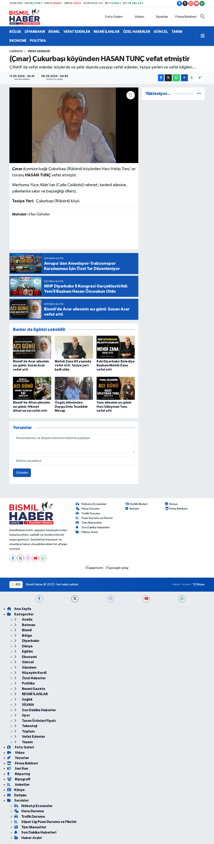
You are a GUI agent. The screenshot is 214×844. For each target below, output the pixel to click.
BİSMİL (54, 31)
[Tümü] (199, 93)
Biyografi (22, 779)
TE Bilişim (198, 584)
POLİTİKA (38, 40)
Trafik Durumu (91, 513)
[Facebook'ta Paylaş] (161, 77)
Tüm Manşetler (92, 522)
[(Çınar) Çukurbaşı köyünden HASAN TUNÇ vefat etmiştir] (73, 125)
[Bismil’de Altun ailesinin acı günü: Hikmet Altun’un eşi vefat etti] (32, 388)
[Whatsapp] (42, 558)
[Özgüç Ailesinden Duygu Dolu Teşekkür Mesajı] (74, 388)
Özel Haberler (33, 678)
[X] (20, 558)
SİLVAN (27, 704)
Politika (28, 683)
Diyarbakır (30, 641)
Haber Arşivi (90, 532)
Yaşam (27, 742)
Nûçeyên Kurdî (34, 672)
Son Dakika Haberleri (96, 527)
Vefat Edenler (39, 51)
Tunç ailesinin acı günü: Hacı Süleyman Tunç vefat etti (114, 406)
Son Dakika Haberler (38, 710)
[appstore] (95, 567)
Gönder (22, 473)
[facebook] (39, 598)
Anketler (22, 784)
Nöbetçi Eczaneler (94, 504)
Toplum (28, 731)
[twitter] (75, 598)
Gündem (28, 667)
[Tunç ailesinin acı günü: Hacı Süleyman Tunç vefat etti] (116, 388)
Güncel (27, 662)
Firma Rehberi (186, 17)
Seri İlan (21, 768)
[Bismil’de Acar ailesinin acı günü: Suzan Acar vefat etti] (32, 347)
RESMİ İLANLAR (106, 31)
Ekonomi (29, 657)
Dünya (27, 646)
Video (139, 17)
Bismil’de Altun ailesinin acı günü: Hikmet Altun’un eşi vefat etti (31, 406)
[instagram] (110, 598)
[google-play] (117, 567)
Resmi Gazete (33, 689)
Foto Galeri (114, 17)
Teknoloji (29, 726)
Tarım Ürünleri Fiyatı (38, 721)
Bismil (26, 630)
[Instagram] (27, 558)
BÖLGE (15, 31)
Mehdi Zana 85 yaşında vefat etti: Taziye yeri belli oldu (73, 365)
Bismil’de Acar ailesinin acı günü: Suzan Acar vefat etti (31, 365)
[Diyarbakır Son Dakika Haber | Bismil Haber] (24, 16)
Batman (28, 625)
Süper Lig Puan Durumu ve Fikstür (49, 822)
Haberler (16, 51)
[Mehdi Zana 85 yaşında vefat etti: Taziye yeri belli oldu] (74, 347)
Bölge (26, 635)
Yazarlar (162, 17)
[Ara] (202, 17)
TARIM (177, 31)
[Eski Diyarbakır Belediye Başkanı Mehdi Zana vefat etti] (116, 347)
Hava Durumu (90, 508)
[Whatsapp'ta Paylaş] (176, 77)
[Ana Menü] (203, 36)
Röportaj (22, 774)
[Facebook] (12, 558)
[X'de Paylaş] (168, 77)
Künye (173, 504)
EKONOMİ (17, 40)
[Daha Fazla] (184, 77)
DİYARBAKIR (35, 31)
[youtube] (146, 598)
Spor (25, 715)
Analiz (27, 619)
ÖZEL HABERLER (136, 31)
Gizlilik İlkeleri (139, 504)
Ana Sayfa (22, 609)
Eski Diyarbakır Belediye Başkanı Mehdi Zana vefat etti (116, 365)
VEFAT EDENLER (77, 31)
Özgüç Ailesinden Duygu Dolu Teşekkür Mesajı (71, 406)
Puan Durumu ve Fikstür (97, 518)
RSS (18, 584)
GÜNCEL (161, 31)
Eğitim (27, 651)
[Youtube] (35, 558)
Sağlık (26, 699)
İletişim (134, 508)
